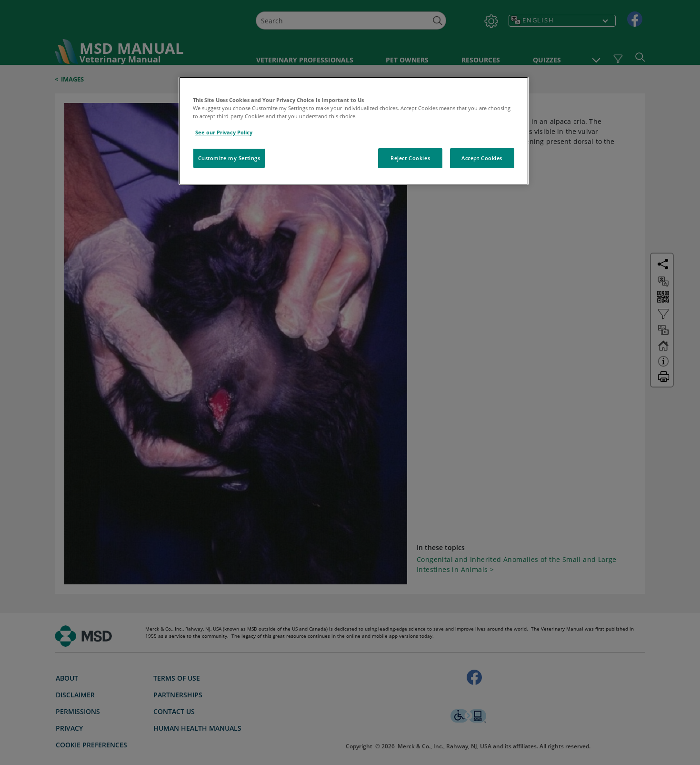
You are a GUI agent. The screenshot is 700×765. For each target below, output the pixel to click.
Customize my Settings (229, 158)
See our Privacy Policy (223, 132)
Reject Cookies (410, 158)
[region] (354, 131)
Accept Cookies (481, 158)
